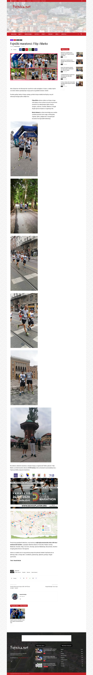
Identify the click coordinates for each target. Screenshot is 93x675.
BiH (11, 618)
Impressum (29, 0)
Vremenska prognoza (36, 0)
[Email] (33, 49)
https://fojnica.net (22, 596)
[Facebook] (82, 1)
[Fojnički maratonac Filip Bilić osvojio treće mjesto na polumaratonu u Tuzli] (17, 614)
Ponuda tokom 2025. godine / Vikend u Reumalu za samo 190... (50, 650)
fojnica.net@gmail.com (23, 657)
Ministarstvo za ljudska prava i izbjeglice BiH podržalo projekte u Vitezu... (68, 61)
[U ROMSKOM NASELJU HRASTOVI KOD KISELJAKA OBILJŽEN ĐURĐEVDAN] (79, 76)
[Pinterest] (26, 49)
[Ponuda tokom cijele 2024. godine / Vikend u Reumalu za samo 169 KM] (38, 658)
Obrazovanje (28, 34)
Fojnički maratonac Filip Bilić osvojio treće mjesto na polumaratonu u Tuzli (17, 621)
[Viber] (36, 49)
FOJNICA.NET (17, 570)
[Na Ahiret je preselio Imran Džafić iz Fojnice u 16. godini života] (38, 665)
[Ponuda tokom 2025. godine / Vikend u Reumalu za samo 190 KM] (38, 650)
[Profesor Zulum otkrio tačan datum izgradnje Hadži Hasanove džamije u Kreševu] (79, 83)
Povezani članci (14, 605)
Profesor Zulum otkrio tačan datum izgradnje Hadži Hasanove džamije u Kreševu (68, 83)
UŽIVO (56, 34)
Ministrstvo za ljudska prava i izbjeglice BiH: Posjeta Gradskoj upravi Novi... (67, 54)
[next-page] (64, 89)
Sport (43, 34)
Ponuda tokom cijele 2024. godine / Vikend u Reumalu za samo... (50, 658)
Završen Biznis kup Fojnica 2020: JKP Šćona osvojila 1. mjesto (20, 587)
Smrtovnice (46, 666)
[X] (23, 49)
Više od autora (23, 605)
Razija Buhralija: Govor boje (51, 586)
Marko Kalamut (34, 572)
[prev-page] (11, 625)
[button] (81, 34)
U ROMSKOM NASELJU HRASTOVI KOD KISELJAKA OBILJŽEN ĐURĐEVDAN (67, 76)
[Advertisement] (46, 22)
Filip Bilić (23, 572)
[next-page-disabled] (13, 625)
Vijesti (20, 34)
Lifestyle (63, 34)
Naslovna (13, 34)
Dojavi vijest (43, 0)
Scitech (37, 34)
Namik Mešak (17, 46)
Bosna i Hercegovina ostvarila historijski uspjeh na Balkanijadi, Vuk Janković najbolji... (67, 69)
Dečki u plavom (18, 572)
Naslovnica (12, 37)
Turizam (50, 34)
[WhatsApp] (29, 49)
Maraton (28, 572)
